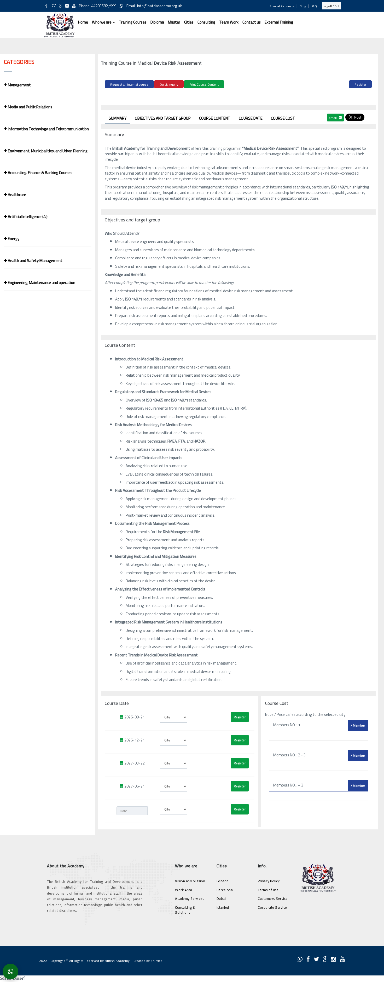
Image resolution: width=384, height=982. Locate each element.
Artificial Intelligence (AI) (27, 216)
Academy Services (189, 898)
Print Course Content (204, 84)
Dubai (221, 898)
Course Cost (283, 118)
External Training (279, 22)
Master (174, 22)
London (223, 881)
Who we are (102, 22)
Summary (117, 118)
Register (360, 84)
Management (19, 85)
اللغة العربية (331, 6)
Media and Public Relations (29, 107)
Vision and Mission (190, 881)
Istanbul (223, 907)
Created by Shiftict (147, 961)
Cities (189, 22)
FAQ (314, 6)
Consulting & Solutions (185, 910)
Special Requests (282, 6)
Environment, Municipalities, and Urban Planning (47, 151)
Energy (13, 238)
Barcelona (225, 890)
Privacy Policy (269, 881)
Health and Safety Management (34, 260)
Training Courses (133, 22)
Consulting (206, 22)
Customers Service (273, 898)
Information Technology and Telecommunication (48, 129)
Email (333, 118)
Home (83, 22)
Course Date (251, 118)
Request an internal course (129, 84)
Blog (303, 6)
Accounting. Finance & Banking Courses (39, 172)
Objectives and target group (163, 118)
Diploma (157, 22)
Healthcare (16, 194)
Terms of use (268, 890)
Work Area (183, 890)
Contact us (251, 22)
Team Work (228, 22)
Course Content (214, 118)
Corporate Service (272, 907)
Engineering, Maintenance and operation (41, 282)
